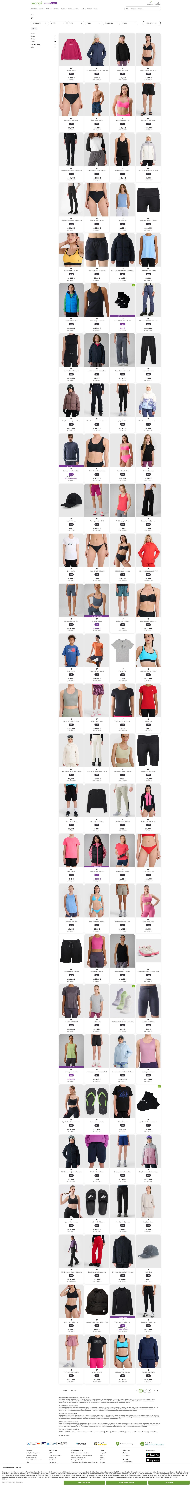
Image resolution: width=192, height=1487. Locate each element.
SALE (32, 47)
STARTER (90, 1432)
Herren (33, 42)
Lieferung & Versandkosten (79, 1453)
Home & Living (35, 44)
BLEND (61, 1432)
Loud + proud (99, 1432)
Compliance (52, 1460)
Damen (33, 39)
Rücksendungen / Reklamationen (81, 1455)
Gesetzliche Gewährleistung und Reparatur (84, 1462)
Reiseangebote (127, 1462)
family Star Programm (33, 1453)
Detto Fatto (136, 1432)
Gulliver (61, 1435)
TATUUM (114, 1432)
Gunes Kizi (153, 1432)
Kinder (33, 36)
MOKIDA (122, 1432)
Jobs (27, 1462)
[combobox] (142, 9)
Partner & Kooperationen (34, 1460)
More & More (81, 1432)
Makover (145, 1432)
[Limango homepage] (36, 3)
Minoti (107, 1432)
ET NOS (67, 1432)
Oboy (67, 1435)
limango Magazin (31, 1457)
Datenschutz (52, 1457)
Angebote (103, 1453)
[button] (158, 3)
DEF (73, 1432)
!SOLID (129, 1432)
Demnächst (126, 1455)
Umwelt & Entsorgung (78, 1457)
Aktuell (125, 1453)
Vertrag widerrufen (77, 1460)
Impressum (52, 1462)
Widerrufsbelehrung (55, 1455)
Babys (102, 1455)
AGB (50, 1453)
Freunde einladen (31, 1455)
